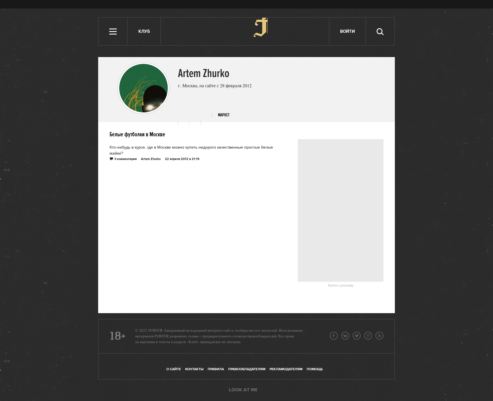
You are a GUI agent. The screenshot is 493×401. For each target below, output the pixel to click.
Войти (347, 31)
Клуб (144, 31)
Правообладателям (246, 369)
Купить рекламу (340, 285)
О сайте (173, 369)
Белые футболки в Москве (137, 134)
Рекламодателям (286, 369)
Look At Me (243, 390)
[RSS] (379, 336)
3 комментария (125, 159)
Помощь (315, 369)
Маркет (224, 115)
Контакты (194, 369)
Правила (216, 369)
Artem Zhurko (151, 159)
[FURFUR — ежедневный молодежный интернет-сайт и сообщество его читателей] (245, 31)
